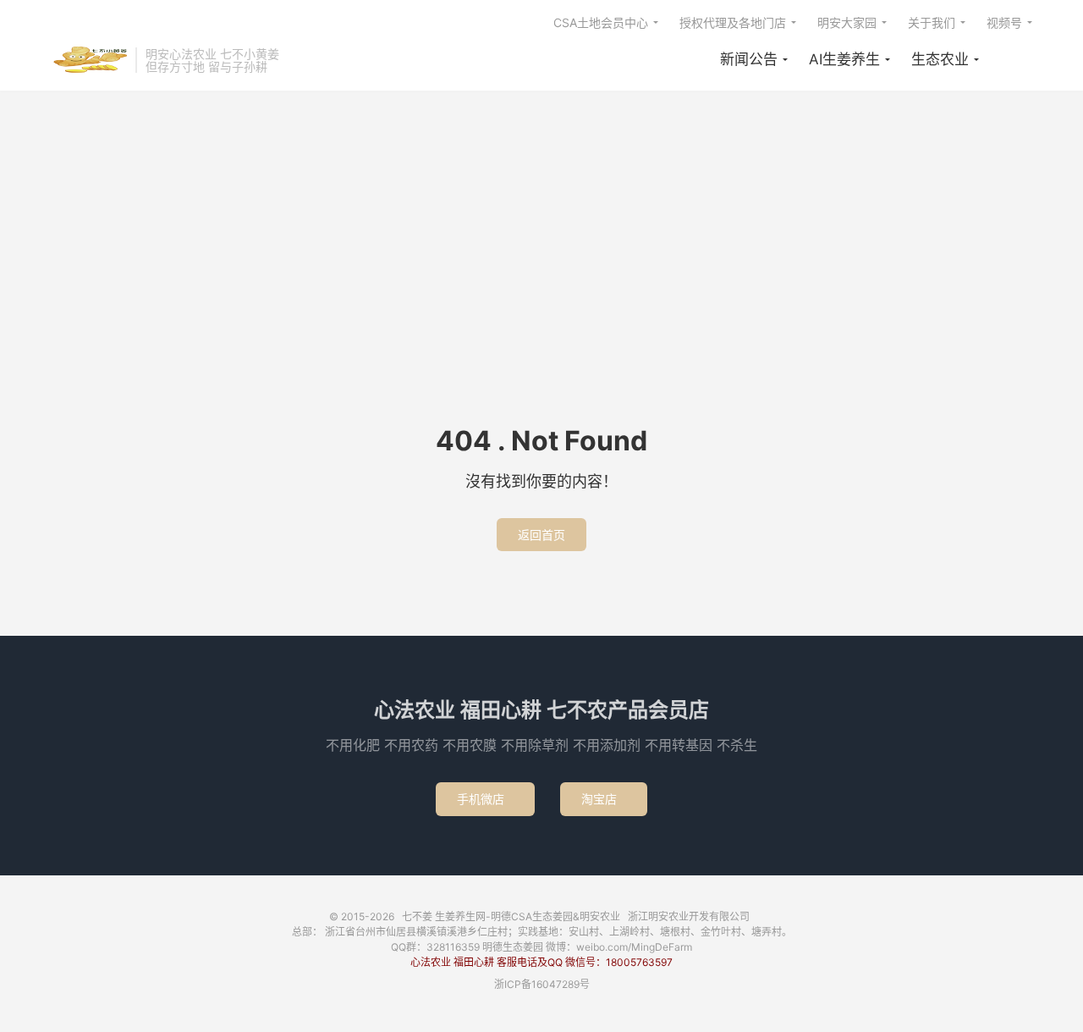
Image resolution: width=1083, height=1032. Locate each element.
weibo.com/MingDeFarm (634, 947)
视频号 (1004, 22)
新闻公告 (749, 59)
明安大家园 (847, 22)
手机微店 (485, 799)
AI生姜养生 (844, 59)
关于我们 (931, 22)
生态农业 (940, 59)
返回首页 (541, 534)
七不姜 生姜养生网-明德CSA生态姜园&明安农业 (89, 60)
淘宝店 (603, 799)
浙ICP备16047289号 (542, 984)
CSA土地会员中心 (600, 22)
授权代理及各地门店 (732, 22)
